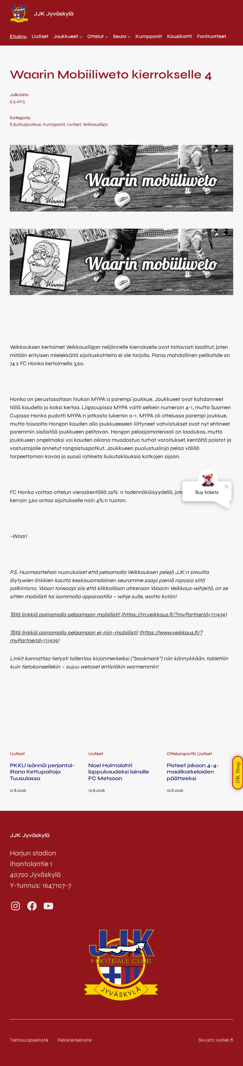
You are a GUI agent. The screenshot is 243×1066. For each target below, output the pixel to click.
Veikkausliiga (95, 124)
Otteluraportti (181, 753)
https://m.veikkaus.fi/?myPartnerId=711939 (174, 614)
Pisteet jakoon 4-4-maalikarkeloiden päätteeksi (193, 772)
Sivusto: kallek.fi (215, 1040)
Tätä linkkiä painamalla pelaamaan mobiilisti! (65, 614)
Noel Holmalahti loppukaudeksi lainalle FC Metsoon (118, 772)
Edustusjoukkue (25, 124)
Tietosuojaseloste (29, 1040)
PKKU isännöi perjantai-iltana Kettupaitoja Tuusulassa (42, 772)
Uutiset (74, 124)
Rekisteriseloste (74, 1040)
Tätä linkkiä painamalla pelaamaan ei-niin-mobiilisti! (74, 632)
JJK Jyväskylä (53, 13)
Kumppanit (54, 124)
